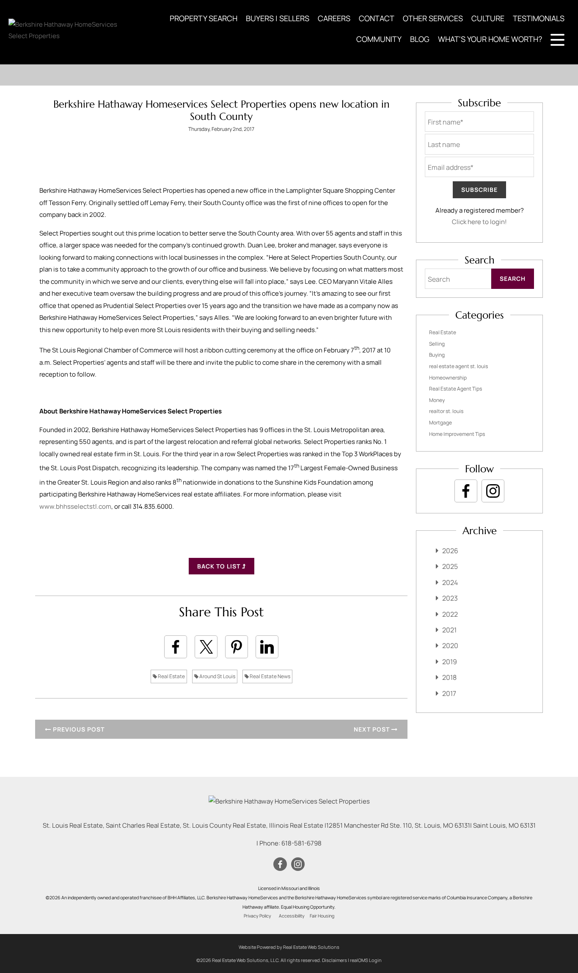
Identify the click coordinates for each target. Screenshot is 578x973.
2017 (449, 693)
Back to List (219, 566)
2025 (450, 566)
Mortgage (440, 422)
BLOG (419, 39)
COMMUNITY (379, 39)
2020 (450, 645)
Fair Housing (322, 916)
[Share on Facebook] (175, 646)
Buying (437, 354)
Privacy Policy (257, 916)
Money (437, 400)
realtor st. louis (446, 411)
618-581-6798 (301, 843)
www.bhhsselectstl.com (75, 506)
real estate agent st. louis (458, 366)
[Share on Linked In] (267, 646)
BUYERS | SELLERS (277, 18)
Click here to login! (479, 221)
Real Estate (171, 676)
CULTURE (487, 18)
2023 (450, 598)
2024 (450, 582)
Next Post (372, 729)
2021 (449, 630)
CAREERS (334, 18)
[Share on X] (206, 646)
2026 (450, 550)
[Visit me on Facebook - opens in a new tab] (465, 491)
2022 (450, 614)
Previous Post (78, 729)
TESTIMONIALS (538, 18)
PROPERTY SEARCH (203, 18)
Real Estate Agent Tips (455, 388)
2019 (449, 661)
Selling (437, 343)
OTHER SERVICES (433, 18)
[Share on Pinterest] (236, 646)
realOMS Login (366, 960)
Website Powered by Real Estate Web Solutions (289, 947)
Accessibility (292, 916)
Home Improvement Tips (457, 434)
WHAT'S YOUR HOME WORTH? (490, 39)
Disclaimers (334, 960)
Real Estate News (269, 676)
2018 (449, 677)
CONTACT (376, 18)
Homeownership (448, 377)
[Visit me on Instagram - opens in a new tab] (493, 491)
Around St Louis (216, 676)
